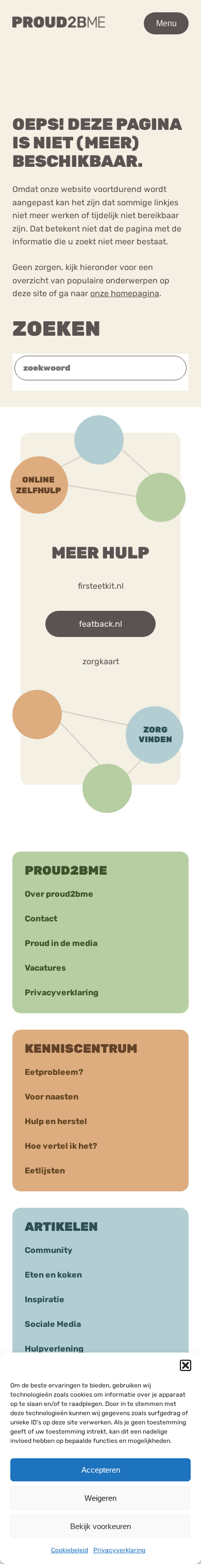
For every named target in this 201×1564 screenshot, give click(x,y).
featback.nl (100, 624)
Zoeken (56, 329)
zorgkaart (100, 661)
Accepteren (100, 1469)
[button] (185, 1365)
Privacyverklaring (119, 1550)
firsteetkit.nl (101, 586)
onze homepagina (124, 293)
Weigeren (100, 1498)
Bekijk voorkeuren (100, 1526)
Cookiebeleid (69, 1550)
